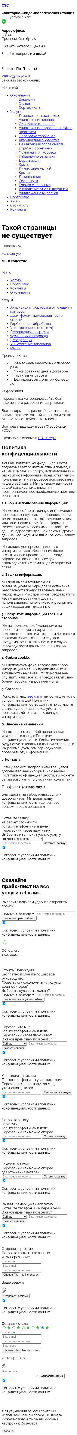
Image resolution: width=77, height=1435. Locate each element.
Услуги (16, 112)
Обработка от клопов (37, 124)
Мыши (15, 348)
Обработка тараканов (37, 136)
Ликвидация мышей (35, 169)
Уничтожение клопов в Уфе (32, 328)
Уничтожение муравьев (38, 193)
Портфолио (19, 197)
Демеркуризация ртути (29, 332)
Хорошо (8, 1431)
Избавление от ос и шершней (43, 189)
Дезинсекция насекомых (39, 116)
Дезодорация (21, 340)
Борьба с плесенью (34, 185)
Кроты (24, 165)
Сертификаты (30, 108)
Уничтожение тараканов (30, 344)
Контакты (18, 209)
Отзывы (25, 103)
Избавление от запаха (37, 156)
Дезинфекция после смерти (41, 144)
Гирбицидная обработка (30, 324)
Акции (15, 201)
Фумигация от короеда (37, 152)
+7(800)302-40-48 (16, 76)
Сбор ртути (28, 181)
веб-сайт (35, 696)
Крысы (24, 173)
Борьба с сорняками (36, 148)
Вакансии (27, 99)
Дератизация (29, 160)
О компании (20, 95)
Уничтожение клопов (36, 120)
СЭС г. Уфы (47, 438)
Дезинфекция (30, 177)
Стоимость (19, 205)
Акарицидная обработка (39, 140)
